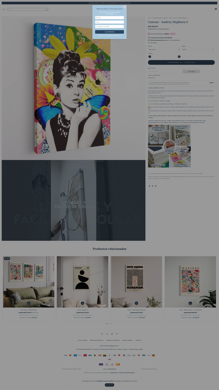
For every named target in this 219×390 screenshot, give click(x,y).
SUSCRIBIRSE (109, 32)
